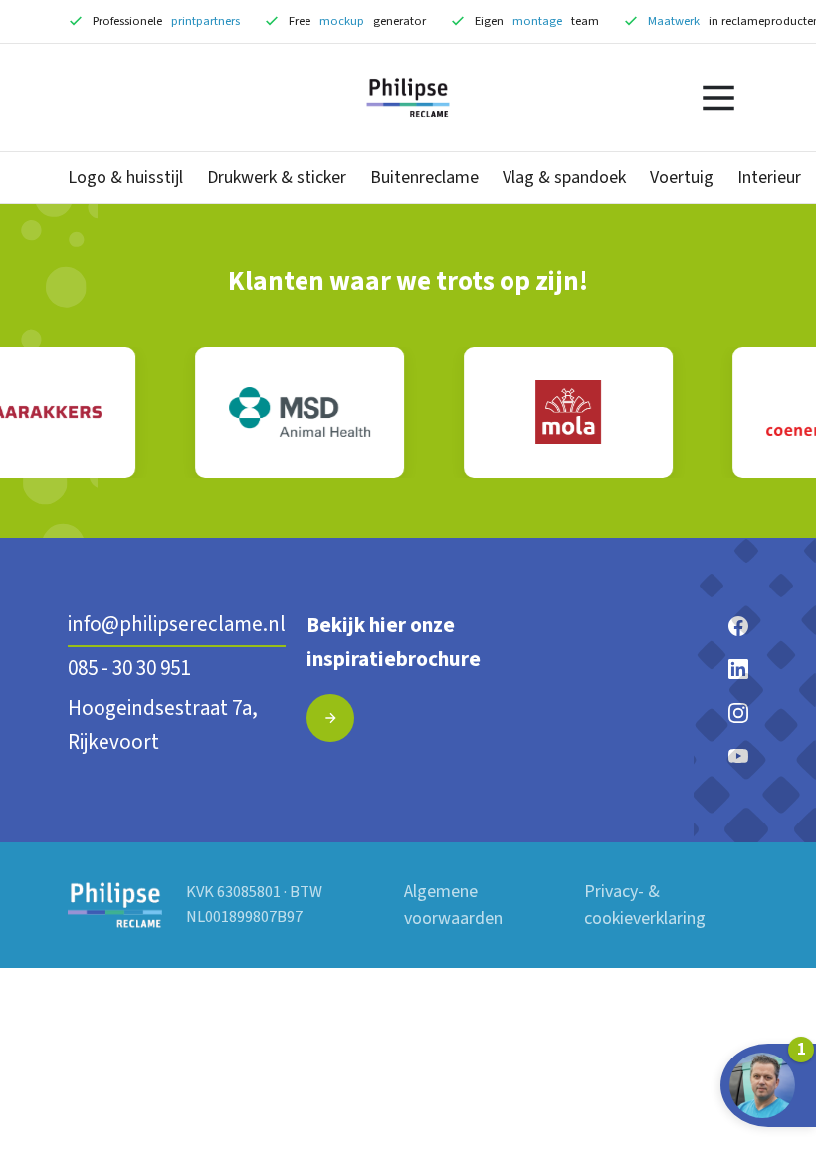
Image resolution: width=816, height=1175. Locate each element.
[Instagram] (738, 712)
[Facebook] (738, 625)
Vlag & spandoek (564, 177)
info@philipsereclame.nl (177, 624)
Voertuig (682, 177)
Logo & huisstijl (125, 177)
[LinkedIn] (738, 668)
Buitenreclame (424, 177)
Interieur (769, 177)
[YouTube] (738, 755)
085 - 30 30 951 (129, 668)
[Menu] (718, 97)
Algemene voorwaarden (453, 905)
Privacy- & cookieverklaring (645, 905)
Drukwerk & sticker (276, 177)
